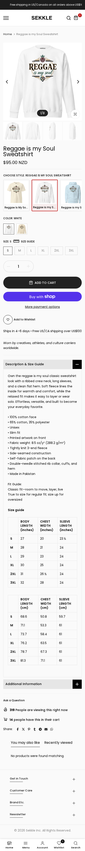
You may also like (25, 742)
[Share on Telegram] (40, 729)
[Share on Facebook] (17, 729)
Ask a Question (14, 700)
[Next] (75, 81)
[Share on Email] (46, 729)
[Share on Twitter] (23, 729)
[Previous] (9, 81)
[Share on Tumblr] (34, 729)
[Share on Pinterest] (29, 729)
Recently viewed (58, 742)
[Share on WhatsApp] (51, 729)
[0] (76, 18)
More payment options (42, 307)
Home (7, 34)
